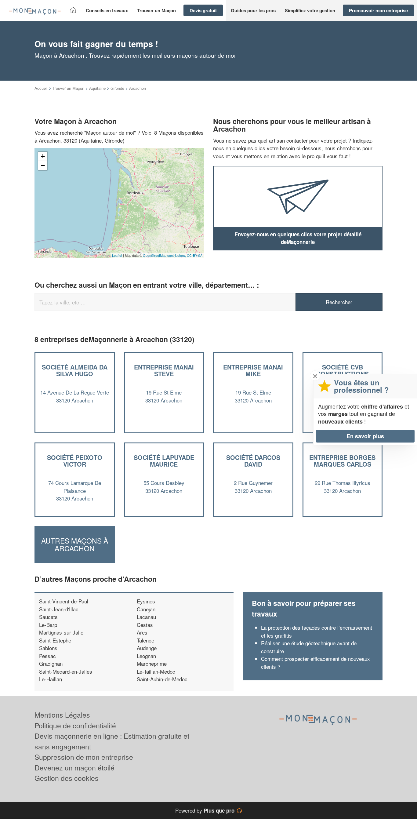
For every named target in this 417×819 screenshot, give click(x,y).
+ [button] (43, 156)
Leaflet (117, 255)
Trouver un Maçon (68, 88)
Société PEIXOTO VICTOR (74, 460)
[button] (106, 10)
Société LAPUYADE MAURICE (164, 460)
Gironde (117, 88)
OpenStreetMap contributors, (165, 255)
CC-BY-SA (194, 255)
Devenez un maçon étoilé (74, 768)
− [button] (43, 165)
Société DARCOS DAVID (253, 460)
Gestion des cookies (66, 778)
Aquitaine (97, 88)
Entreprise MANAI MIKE (253, 370)
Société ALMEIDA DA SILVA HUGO (74, 370)
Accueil (41, 88)
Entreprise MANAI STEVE (164, 370)
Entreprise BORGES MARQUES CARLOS (342, 460)
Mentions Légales (62, 715)
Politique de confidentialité (75, 725)
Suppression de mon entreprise (83, 757)
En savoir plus (365, 436)
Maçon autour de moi (110, 132)
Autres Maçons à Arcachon (74, 544)
